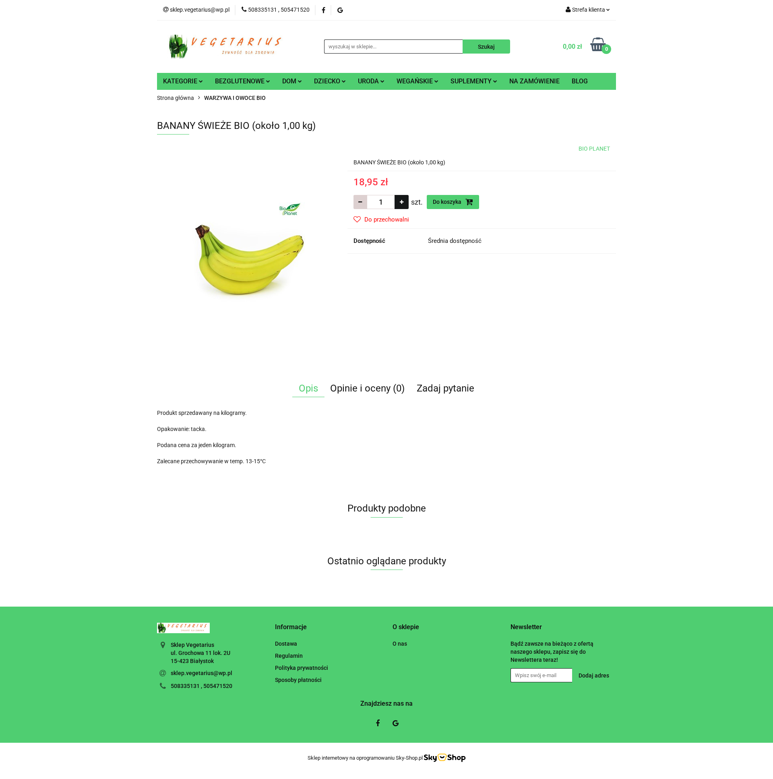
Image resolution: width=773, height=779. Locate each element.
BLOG (580, 81)
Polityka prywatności (301, 668)
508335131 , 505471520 (201, 686)
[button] (291, 627)
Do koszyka (448, 202)
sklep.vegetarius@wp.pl (201, 673)
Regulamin (289, 656)
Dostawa (286, 643)
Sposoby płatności (298, 680)
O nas (400, 643)
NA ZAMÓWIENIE (534, 81)
